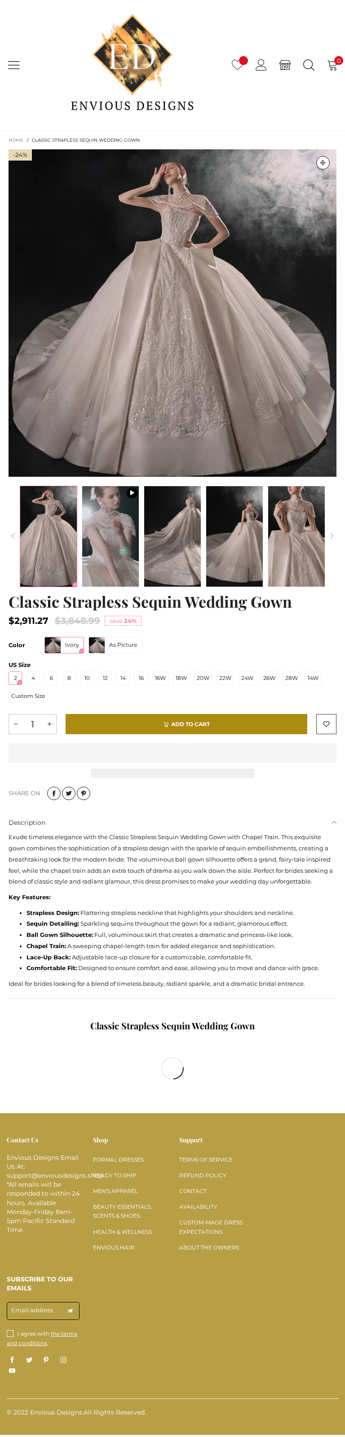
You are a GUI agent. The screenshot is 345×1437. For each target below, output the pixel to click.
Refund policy (202, 1175)
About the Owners (209, 1247)
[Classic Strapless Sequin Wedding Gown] (172, 313)
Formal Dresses (118, 1159)
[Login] (261, 64)
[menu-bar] (19, 65)
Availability (198, 1206)
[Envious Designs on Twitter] (29, 1360)
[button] (13, 536)
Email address (32, 1310)
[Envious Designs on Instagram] (63, 1360)
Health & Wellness (122, 1231)
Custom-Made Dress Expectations (211, 1227)
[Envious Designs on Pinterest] (46, 1360)
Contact (193, 1191)
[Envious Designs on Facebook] (12, 1360)
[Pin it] (83, 793)
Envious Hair (113, 1247)
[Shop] (285, 64)
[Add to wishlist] (326, 724)
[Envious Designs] (132, 64)
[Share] (54, 793)
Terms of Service (206, 1159)
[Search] (309, 64)
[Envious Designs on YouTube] (12, 1371)
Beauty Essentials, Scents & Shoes (122, 1211)
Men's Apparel (115, 1191)
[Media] (323, 163)
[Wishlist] (237, 64)
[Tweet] (68, 793)
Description (27, 823)
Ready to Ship (115, 1175)
